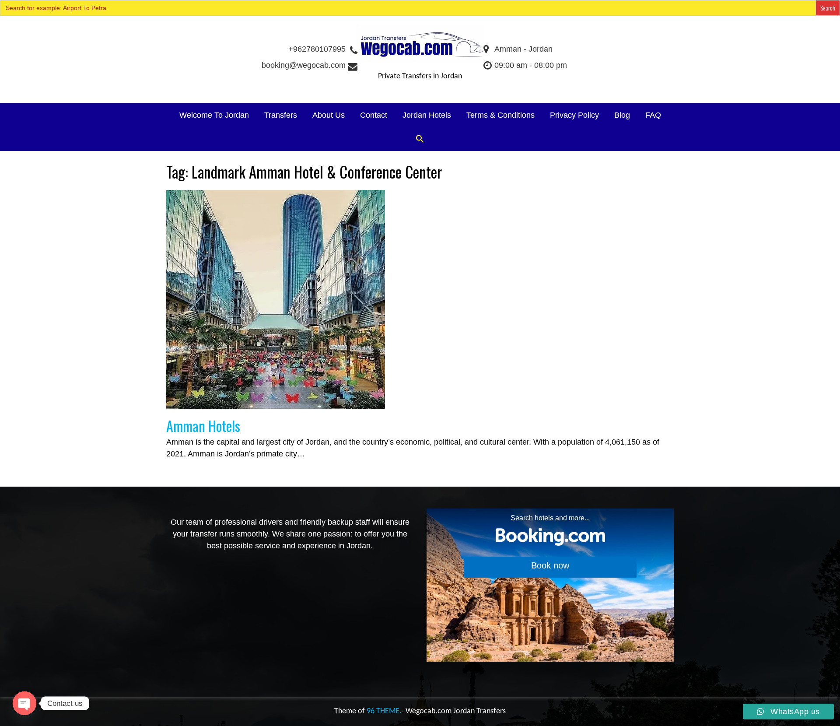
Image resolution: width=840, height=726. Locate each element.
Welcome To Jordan (214, 115)
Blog (622, 115)
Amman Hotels (203, 425)
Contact (373, 115)
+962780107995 (317, 49)
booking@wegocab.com (304, 65)
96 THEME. (384, 711)
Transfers (280, 115)
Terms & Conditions (500, 115)
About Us (328, 115)
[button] (420, 139)
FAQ (653, 115)
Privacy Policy (574, 115)
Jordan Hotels (426, 115)
